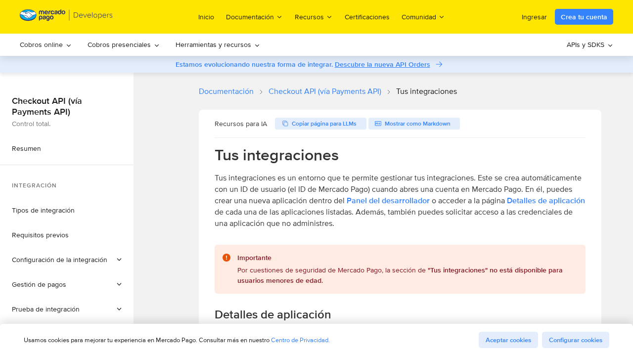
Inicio (206, 17)
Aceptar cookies (508, 340)
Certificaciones (367, 17)
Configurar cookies (575, 340)
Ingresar (534, 17)
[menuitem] (46, 45)
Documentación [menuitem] (250, 16)
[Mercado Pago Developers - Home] (66, 17)
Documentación (226, 91)
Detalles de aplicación (546, 200)
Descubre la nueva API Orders (382, 64)
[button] (67, 259)
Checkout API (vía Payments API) (325, 91)
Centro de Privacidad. (300, 340)
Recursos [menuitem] (309, 16)
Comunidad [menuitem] (419, 16)
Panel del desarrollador (388, 200)
